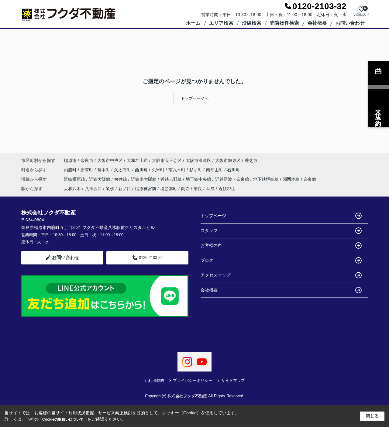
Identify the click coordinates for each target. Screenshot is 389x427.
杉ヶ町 (196, 169)
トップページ (213, 215)
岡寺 (185, 188)
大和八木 (72, 188)
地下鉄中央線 (199, 179)
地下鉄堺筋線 (266, 179)
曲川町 (142, 169)
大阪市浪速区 (198, 160)
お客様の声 (211, 245)
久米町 (159, 169)
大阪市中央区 (110, 160)
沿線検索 (251, 22)
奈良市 (87, 160)
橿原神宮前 (145, 188)
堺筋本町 (168, 188)
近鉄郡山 (227, 188)
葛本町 (104, 169)
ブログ (207, 260)
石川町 (233, 169)
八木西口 (93, 188)
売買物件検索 (284, 22)
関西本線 (292, 179)
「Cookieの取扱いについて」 (63, 419)
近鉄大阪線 (100, 179)
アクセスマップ (215, 275)
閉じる (372, 415)
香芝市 (251, 160)
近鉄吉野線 (171, 179)
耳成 (210, 188)
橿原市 (70, 160)
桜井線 (121, 179)
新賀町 (88, 169)
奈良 (198, 188)
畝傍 (110, 188)
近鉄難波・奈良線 (232, 179)
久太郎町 (123, 169)
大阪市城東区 (228, 160)
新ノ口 (124, 188)
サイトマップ (233, 380)
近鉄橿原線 (75, 179)
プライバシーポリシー (192, 380)
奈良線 (310, 179)
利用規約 (156, 380)
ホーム (193, 22)
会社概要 (317, 22)
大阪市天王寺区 (167, 160)
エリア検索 (221, 22)
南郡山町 (215, 169)
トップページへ (194, 98)
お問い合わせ (350, 22)
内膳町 (71, 169)
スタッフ (209, 230)
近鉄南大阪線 (144, 179)
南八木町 (177, 169)
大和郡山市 (137, 160)
